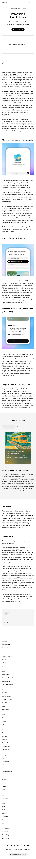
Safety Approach (6, 674)
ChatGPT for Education (8, 703)
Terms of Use (5, 831)
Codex (3, 706)
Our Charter (5, 783)
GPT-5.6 (4, 659)
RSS (3, 823)
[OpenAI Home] (4, 2)
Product (24, 8)
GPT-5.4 (4, 666)
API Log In (5, 721)
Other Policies (5, 838)
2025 (6, 613)
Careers (4, 786)
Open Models (5, 761)
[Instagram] (21, 845)
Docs (4, 724)
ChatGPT (5, 693)
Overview (4, 718)
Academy (4, 809)
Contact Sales (5, 749)
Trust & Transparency (7, 684)
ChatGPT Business (7, 696)
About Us (4, 779)
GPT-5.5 (4, 662)
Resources (4, 739)
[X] (8, 845)
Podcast (4, 819)
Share (6, 63)
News (3, 789)
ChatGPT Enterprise (7, 699)
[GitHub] (18, 845)
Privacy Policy (5, 835)
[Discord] (28, 845)
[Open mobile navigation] (33, 2)
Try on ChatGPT (19, 30)
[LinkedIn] (14, 845)
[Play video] (32, 38)
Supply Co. (4, 813)
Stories (3, 806)
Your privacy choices (22, 849)
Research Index (6, 644)
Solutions (4, 736)
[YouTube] (11, 845)
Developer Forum (7, 771)
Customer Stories (6, 743)
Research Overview (7, 647)
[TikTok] (24, 845)
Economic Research (7, 651)
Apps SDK (5, 758)
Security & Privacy (6, 681)
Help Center (5, 798)
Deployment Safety (7, 678)
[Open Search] (30, 2)
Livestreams (5, 816)
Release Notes (5, 709)
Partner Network (6, 746)
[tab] (8, 427)
